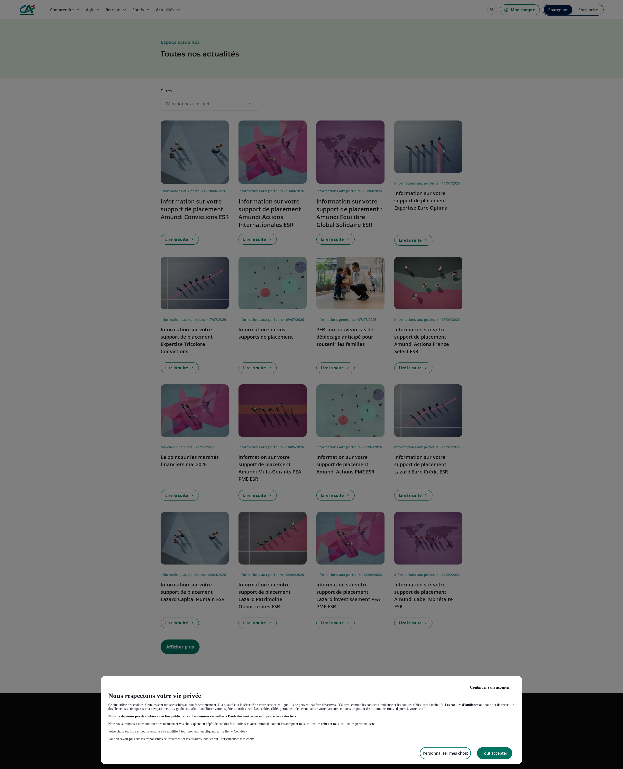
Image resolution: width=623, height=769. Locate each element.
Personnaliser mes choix (445, 753)
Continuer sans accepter (490, 687)
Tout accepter (494, 753)
